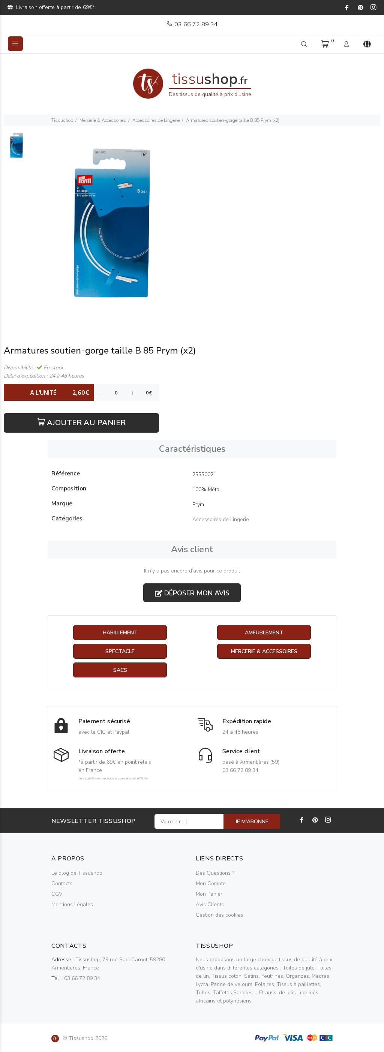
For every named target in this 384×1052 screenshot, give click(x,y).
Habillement (120, 632)
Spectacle (120, 651)
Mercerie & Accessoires (103, 120)
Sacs (120, 670)
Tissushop (62, 120)
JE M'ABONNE (252, 821)
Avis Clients (210, 904)
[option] (16, 149)
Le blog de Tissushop (76, 873)
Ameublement (264, 632)
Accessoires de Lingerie (156, 120)
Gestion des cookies (219, 915)
